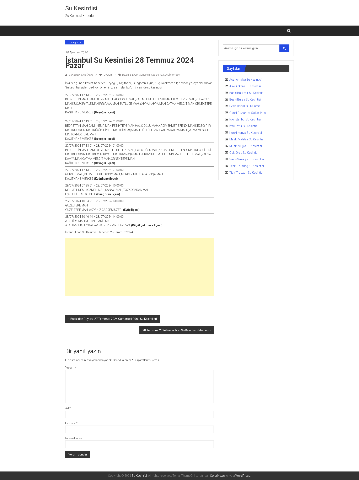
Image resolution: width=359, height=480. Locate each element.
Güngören (144, 74)
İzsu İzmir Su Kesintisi (243, 126)
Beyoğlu (126, 74)
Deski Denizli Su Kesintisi (245, 106)
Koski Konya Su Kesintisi (245, 132)
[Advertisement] (139, 267)
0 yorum (108, 74)
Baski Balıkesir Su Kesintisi (246, 93)
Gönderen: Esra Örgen (80, 74)
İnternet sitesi (73, 438)
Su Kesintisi (81, 8)
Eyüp (135, 74)
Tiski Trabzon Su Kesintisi (246, 172)
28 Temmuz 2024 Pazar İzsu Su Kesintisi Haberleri (176, 330)
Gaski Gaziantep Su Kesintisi (247, 112)
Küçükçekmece (171, 74)
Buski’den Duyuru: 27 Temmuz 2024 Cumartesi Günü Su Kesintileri (113, 318)
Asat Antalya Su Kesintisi (245, 79)
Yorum (70, 367)
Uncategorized (74, 42)
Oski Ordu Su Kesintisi (243, 152)
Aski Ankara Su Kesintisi (245, 86)
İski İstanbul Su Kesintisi (245, 119)
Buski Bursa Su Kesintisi (245, 99)
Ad (68, 408)
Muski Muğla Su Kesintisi (245, 146)
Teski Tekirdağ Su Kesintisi (246, 166)
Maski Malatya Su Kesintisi (246, 139)
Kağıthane (156, 74)
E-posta (71, 423)
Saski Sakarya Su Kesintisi (246, 159)
